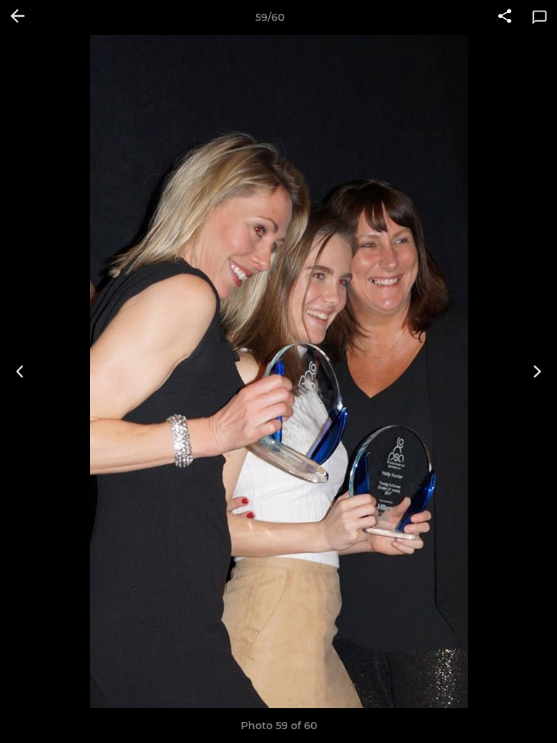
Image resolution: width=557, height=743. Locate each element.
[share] (504, 17)
